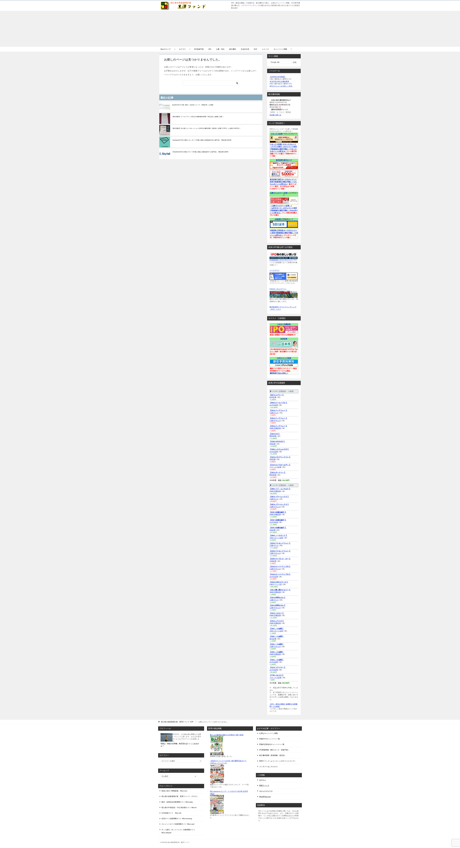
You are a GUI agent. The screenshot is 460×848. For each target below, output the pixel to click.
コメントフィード (266, 791)
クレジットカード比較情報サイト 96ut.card (177, 824)
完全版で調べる (275, 115)
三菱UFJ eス (274, 413)
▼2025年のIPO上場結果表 (279, 81)
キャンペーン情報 (280, 49)
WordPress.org (265, 797)
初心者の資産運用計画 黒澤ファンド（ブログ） (179, 796)
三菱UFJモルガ (275, 421)
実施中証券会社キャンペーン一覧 (271, 744)
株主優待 (232, 49)
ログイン (262, 780)
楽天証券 (279, 160)
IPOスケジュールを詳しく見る (281, 86)
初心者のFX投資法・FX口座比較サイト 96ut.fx (179, 807)
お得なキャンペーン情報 (268, 733)
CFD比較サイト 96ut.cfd (171, 813)
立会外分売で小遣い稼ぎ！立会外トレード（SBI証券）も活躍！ (193, 105)
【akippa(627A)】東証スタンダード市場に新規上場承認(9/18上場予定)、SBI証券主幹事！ (202, 140)
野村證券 (273, 436)
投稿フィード (264, 785)
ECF (255, 49)
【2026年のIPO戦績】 (278, 77)
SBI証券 (278, 219)
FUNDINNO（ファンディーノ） (281, 260)
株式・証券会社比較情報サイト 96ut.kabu (177, 802)
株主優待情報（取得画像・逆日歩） (272, 755)
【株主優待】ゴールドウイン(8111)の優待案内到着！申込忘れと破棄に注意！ (198, 116)
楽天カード (288, 160)
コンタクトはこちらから (268, 766)
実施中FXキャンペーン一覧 (269, 739)
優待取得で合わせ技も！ (279, 373)
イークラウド (275, 270)
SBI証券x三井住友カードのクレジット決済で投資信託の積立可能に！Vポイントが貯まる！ (284, 233)
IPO (209, 49)
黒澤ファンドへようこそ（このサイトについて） (277, 761)
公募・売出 (220, 49)
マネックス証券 (277, 134)
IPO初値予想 (199, 49)
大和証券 (273, 561)
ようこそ (265, 49)
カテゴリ (182, 49)
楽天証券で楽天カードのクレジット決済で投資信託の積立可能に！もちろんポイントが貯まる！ (283, 182)
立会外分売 (245, 49)
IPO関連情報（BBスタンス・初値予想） (274, 750)
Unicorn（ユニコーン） (278, 289)
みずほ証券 (274, 405)
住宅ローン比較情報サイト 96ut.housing (176, 818)
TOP (177, 722)
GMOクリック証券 (284, 358)
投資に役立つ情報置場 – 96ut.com (174, 791)
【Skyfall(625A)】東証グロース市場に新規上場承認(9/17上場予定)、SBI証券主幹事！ (200, 152)
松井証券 (284, 339)
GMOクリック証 (276, 584)
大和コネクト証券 (276, 538)
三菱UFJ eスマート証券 (279, 193)
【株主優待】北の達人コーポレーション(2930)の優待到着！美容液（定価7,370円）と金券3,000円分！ (206, 128)
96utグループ (166, 49)
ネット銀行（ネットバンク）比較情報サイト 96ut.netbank (178, 831)
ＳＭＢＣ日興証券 (284, 324)
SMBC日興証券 (275, 428)
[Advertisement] (230, 29)
